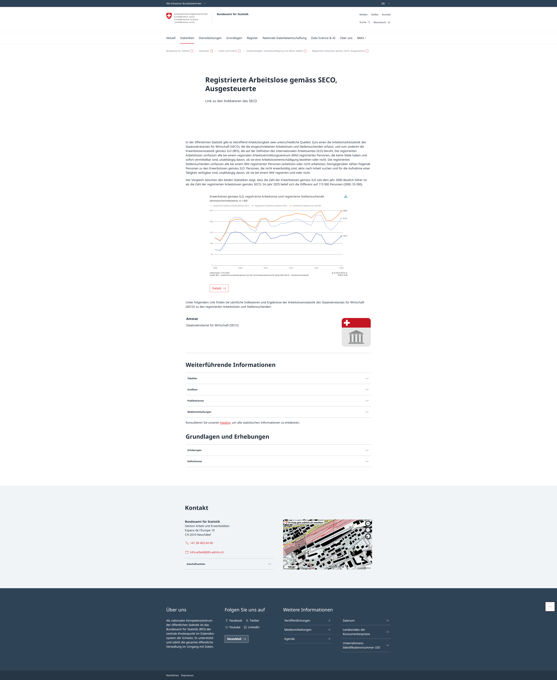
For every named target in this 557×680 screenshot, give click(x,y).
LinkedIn (253, 627)
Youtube (234, 627)
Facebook (235, 620)
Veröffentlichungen (297, 620)
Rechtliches (172, 675)
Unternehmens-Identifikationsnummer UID (361, 645)
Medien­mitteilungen (297, 630)
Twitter (254, 620)
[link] (278, 332)
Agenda (289, 639)
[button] (171, 38)
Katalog (225, 422)
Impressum (187, 675)
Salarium (349, 620)
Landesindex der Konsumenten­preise (356, 632)
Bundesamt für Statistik (232, 14)
